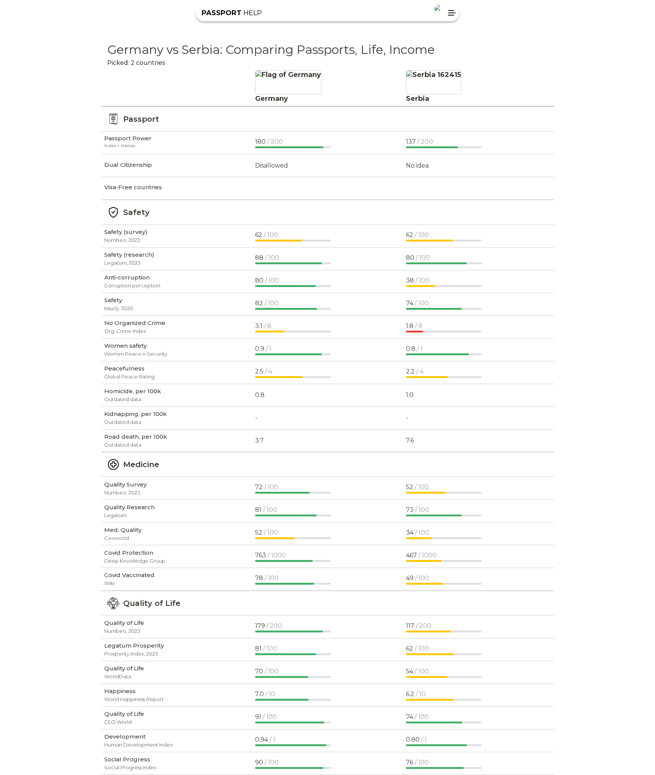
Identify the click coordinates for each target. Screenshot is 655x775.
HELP (232, 13)
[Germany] (288, 75)
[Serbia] (433, 75)
